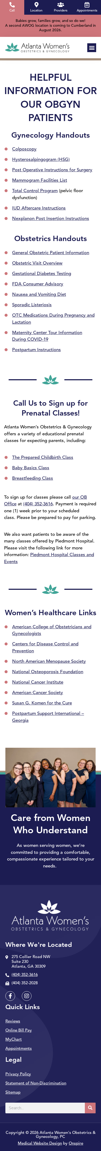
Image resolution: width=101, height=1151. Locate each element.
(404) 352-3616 (38, 504)
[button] (91, 47)
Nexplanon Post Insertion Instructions (50, 218)
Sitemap (12, 1093)
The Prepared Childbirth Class (42, 457)
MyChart (13, 1040)
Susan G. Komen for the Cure (42, 703)
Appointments (18, 1049)
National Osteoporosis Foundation (47, 672)
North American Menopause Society (49, 661)
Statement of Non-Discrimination (35, 1084)
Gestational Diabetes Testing (41, 274)
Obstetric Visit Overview (37, 263)
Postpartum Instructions (36, 350)
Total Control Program (35, 191)
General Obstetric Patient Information (50, 253)
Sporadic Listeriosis (32, 305)
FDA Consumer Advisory (37, 284)
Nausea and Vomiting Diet (39, 294)
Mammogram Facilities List (39, 180)
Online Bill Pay (18, 1031)
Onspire (76, 1144)
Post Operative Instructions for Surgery (52, 170)
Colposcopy (24, 149)
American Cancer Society (37, 693)
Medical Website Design (40, 1144)
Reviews (12, 1022)
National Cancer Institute (37, 682)
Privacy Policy (18, 1074)
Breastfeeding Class (32, 478)
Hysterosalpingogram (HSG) (41, 159)
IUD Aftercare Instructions (39, 208)
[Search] (90, 1108)
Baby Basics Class (30, 468)
